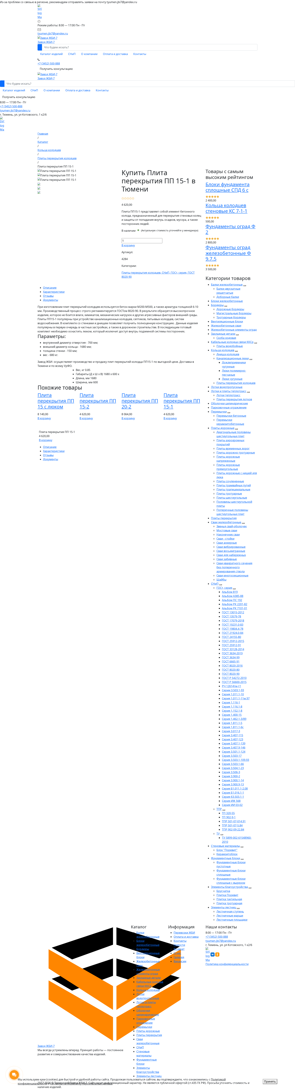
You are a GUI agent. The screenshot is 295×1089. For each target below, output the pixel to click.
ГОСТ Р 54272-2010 (234, 678)
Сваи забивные (226, 559)
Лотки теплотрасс (228, 395)
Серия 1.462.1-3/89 (234, 719)
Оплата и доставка (186, 937)
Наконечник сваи (228, 534)
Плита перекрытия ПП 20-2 (140, 401)
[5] (133, 198)
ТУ (218, 833)
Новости (179, 945)
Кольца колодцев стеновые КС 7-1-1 (226, 208)
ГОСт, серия (224, 588)
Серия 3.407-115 (232, 735)
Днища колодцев (227, 354)
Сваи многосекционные (232, 575)
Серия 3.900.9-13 (233, 784)
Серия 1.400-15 (232, 715)
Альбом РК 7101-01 (234, 608)
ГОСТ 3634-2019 (232, 653)
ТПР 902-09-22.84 (233, 829)
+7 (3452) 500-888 (11, 106)
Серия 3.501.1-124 (233, 752)
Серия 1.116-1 (231, 702)
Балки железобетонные (227, 284)
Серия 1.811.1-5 (232, 723)
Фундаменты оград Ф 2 (230, 229)
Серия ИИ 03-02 (232, 805)
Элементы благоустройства (229, 887)
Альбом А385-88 (232, 596)
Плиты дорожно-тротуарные (235, 452)
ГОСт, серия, (179, 273)
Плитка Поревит (227, 895)
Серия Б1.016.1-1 (233, 793)
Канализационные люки (232, 358)
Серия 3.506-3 (231, 772)
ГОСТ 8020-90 (231, 674)
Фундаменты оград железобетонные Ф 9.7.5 (228, 253)
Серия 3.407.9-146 (233, 747)
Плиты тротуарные (229, 493)
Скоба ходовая (226, 338)
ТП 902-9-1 (229, 817)
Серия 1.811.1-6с (233, 727)
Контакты (180, 941)
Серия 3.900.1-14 (233, 780)
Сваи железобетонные (226, 522)
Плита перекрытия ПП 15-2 (98, 401)
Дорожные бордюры (230, 309)
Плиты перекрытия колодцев (235, 383)
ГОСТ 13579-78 (231, 616)
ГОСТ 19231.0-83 (232, 625)
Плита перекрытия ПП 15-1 (182, 401)
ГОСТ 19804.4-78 (232, 629)
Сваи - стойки (225, 538)
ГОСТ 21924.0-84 (232, 633)
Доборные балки (227, 297)
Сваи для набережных (231, 555)
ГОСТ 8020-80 (231, 670)
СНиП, (166, 273)
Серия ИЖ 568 (231, 801)
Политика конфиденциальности (227, 964)
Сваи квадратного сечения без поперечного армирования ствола (234, 567)
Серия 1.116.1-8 (232, 706)
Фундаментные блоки (225, 858)
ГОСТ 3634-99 (231, 657)
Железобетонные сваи (226, 325)
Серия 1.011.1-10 (233, 694)
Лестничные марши (229, 915)
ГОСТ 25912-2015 (233, 641)
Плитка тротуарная (229, 903)
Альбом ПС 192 (232, 600)
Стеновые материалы (225, 846)
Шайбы (221, 579)
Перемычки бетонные (231, 416)
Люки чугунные (232, 379)
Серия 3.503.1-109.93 (235, 760)
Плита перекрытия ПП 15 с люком (56, 401)
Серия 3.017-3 (231, 731)
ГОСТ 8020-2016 (232, 666)
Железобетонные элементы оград (234, 330)
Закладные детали (223, 334)
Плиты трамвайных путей (233, 485)
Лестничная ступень (230, 911)
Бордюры (217, 305)
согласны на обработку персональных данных (81, 1083)
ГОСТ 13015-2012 (233, 612)
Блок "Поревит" (226, 850)
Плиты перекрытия (224, 518)
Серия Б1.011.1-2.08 (235, 788)
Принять (270, 1081)
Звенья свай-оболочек (231, 526)
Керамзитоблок (226, 854)
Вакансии (180, 961)
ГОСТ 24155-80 (231, 637)
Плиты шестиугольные (231, 498)
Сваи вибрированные (230, 547)
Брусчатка (223, 891)
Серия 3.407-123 (232, 739)
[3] (128, 198)
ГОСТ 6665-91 (231, 661)
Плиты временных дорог (233, 448)
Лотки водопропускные (226, 387)
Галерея (179, 957)
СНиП (215, 584)
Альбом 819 (230, 592)
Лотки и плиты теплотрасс (228, 391)
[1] (123, 198)
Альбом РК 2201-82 (234, 604)
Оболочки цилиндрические (229, 403)
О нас (177, 953)
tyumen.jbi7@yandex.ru (15, 110)
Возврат (179, 949)
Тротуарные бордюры (231, 317)
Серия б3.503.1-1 (233, 797)
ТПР (219, 809)
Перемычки (219, 411)
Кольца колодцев (222, 350)
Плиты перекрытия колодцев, (142, 273)
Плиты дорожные (222, 428)
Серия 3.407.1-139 (233, 743)
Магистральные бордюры (233, 313)
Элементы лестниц (223, 907)
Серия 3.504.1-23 (233, 768)
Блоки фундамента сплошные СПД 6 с (228, 187)
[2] (125, 198)
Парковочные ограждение (229, 407)
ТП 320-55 (228, 813)
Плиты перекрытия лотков (234, 399)
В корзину (128, 245)
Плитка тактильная (229, 899)
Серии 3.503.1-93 (233, 690)
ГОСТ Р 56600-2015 (234, 682)
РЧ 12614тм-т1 (231, 686)
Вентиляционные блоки (227, 321)
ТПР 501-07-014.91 (234, 821)
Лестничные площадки (231, 920)
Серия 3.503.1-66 (233, 764)
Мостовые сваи (226, 530)
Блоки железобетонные (227, 301)
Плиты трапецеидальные (233, 489)
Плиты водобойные (229, 346)
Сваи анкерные (226, 543)
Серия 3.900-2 (231, 776)
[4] (130, 198)
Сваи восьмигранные (230, 551)
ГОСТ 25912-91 (231, 645)
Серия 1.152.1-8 (232, 711)
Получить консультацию (56, 69)
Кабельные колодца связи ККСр (232, 342)
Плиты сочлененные (230, 481)
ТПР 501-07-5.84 (232, 825)
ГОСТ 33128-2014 (233, 649)
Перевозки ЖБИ (184, 933)
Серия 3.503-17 (232, 756)
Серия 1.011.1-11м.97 (236, 698)
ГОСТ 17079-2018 (233, 620)
